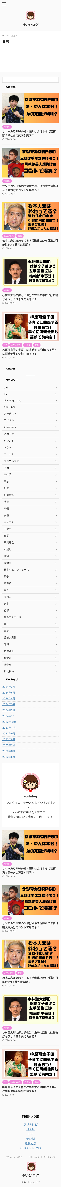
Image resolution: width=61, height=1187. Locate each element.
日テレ (30, 1129)
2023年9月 (8, 733)
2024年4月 (8, 698)
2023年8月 (8, 739)
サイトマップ (49, 1157)
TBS (30, 1134)
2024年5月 (8, 692)
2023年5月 (8, 756)
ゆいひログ (30, 25)
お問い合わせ (34, 1157)
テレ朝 (30, 1138)
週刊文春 (30, 1143)
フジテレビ (30, 1124)
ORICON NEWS (30, 1148)
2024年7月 (8, 686)
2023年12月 (9, 721)
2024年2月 (8, 710)
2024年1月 (8, 716)
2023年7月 (8, 745)
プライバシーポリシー (15, 1157)
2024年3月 (8, 704)
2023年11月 (9, 727)
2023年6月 (8, 751)
